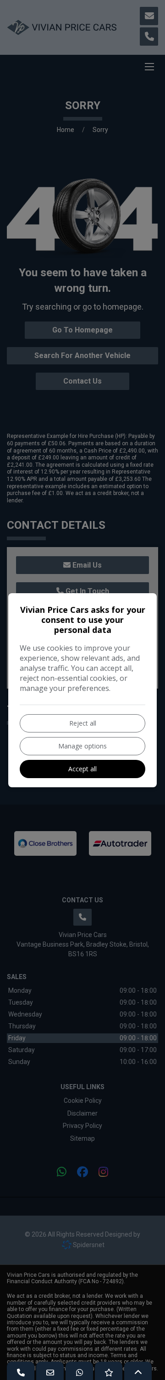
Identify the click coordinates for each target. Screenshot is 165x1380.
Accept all (82, 768)
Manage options (82, 746)
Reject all (82, 723)
